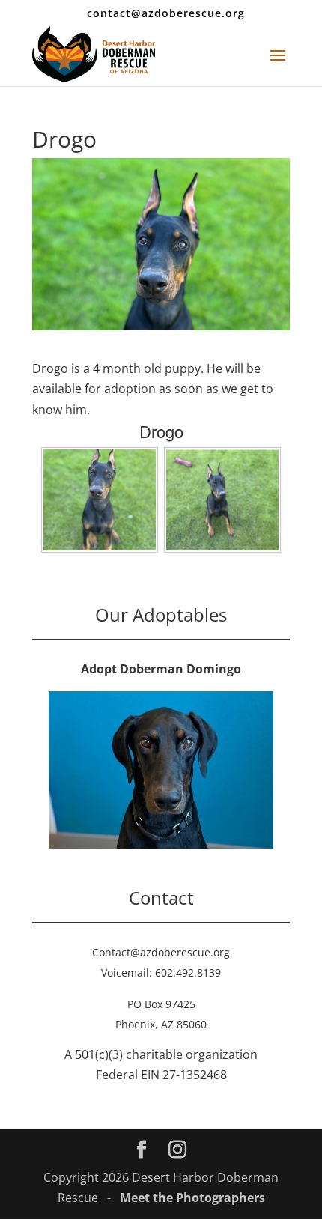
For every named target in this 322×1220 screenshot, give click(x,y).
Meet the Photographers (192, 1197)
